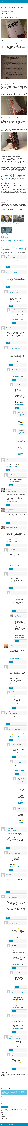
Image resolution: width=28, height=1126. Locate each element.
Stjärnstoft (8, 459)
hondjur (8, 489)
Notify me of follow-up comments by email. (9, 1104)
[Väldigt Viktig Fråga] (18, 218)
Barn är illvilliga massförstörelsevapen (6, 234)
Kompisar (14, 240)
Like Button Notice (10, 263)
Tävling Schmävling (13, 241)
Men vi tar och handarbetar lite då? (6, 249)
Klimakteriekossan (8, 240)
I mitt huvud (9, 509)
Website (2, 1101)
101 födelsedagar (5, 222)
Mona (7, 178)
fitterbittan (5, 1)
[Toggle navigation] (24, 2)
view (16, 263)
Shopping (7, 241)
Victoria (16, 11)
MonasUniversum (10, 527)
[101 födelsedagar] (6, 218)
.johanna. (8, 828)
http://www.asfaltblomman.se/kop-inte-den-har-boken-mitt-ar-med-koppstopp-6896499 (16, 883)
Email (2, 1099)
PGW (7, 874)
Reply (8, 266)
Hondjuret (17, 615)
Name (2, 1096)
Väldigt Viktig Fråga (17, 222)
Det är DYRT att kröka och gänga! (21, 249)
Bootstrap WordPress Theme (12, 1124)
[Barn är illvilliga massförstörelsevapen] (6, 230)
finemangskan (12, 573)
